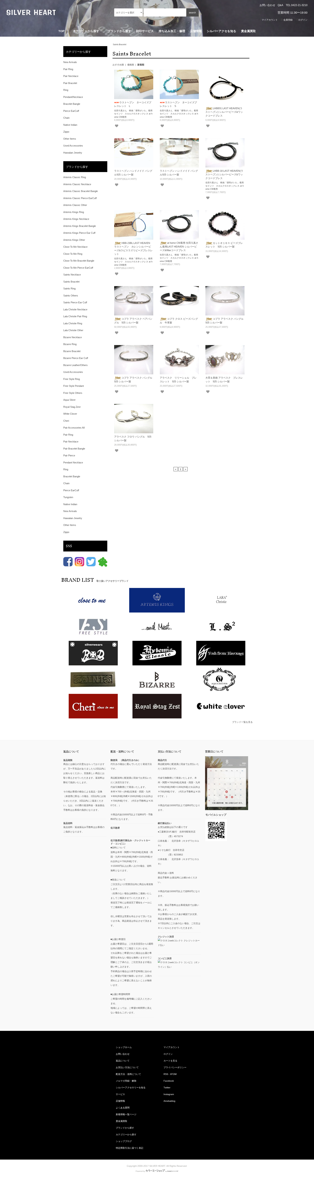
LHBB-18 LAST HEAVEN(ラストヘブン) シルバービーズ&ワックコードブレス (224, 174)
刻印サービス (145, 31)
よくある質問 (123, 1107)
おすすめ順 (118, 64)
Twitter (167, 1087)
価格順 (130, 64)
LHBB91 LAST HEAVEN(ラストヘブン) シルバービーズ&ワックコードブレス (224, 112)
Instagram (169, 1094)
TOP (61, 31)
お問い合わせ (267, 5)
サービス (120, 1094)
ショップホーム (124, 1047)
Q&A (280, 5)
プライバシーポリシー (175, 1067)
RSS (166, 1074)
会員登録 (288, 19)
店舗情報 (196, 31)
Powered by (140, 1171)
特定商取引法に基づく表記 (129, 1148)
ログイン (302, 19)
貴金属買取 (248, 31)
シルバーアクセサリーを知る (131, 1087)
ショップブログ (124, 1141)
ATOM (173, 1074)
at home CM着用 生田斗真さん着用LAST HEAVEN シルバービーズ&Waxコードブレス (179, 246)
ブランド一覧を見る (242, 722)
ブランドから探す (125, 1127)
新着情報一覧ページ (126, 1114)
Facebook (169, 1080)
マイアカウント (270, 19)
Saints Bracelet (119, 44)
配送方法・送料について (128, 1074)
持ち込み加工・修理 (172, 31)
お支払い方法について (127, 1067)
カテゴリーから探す (126, 1134)
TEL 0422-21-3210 (296, 5)
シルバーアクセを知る (221, 31)
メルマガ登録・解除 (126, 1080)
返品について (123, 1060)
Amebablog (169, 1101)
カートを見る (170, 1060)
